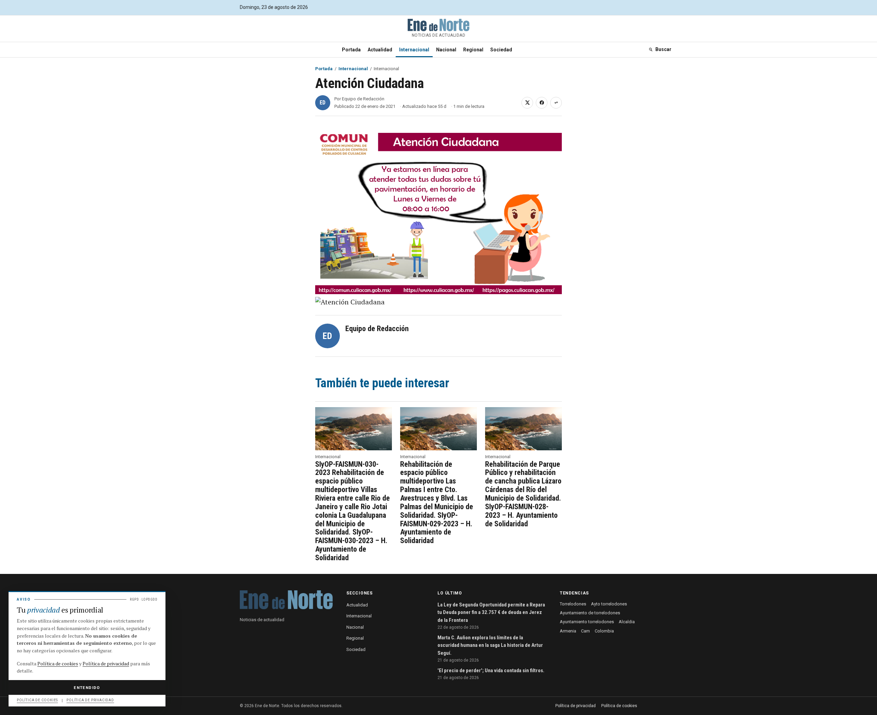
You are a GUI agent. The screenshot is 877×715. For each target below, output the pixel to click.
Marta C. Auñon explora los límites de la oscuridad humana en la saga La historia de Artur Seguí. (490, 645)
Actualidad (380, 49)
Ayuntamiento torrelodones (587, 621)
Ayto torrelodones (609, 603)
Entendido (87, 687)
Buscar (663, 49)
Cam (585, 631)
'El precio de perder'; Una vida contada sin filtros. (490, 670)
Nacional (446, 49)
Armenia (568, 631)
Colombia (604, 631)
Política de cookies (619, 705)
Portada (351, 49)
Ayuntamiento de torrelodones (590, 612)
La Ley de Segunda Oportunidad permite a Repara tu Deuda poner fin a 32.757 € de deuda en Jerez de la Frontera (491, 612)
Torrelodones (573, 603)
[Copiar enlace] (556, 103)
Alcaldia (627, 621)
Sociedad (501, 49)
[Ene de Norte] (286, 599)
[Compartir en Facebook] (541, 103)
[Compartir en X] (527, 103)
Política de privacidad (575, 705)
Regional (473, 49)
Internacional (414, 49)
